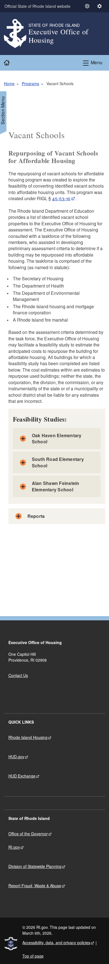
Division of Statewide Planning (34, 866)
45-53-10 (61, 198)
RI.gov (14, 847)
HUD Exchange (21, 776)
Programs (30, 83)
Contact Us (18, 675)
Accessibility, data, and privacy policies (56, 942)
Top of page (33, 956)
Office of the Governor (28, 833)
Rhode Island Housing (28, 737)
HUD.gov (16, 756)
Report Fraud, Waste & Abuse (34, 885)
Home (9, 83)
